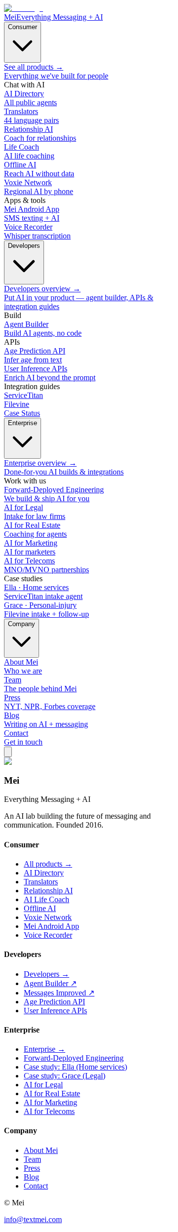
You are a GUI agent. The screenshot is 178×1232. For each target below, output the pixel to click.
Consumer (22, 27)
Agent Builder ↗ (50, 983)
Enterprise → (44, 1049)
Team (32, 1159)
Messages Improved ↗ (59, 993)
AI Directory (44, 873)
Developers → (46, 974)
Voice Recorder (48, 935)
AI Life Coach (46, 899)
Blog (31, 1177)
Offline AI (40, 908)
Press (32, 1168)
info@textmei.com (33, 1219)
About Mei (41, 1150)
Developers (24, 245)
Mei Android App (51, 926)
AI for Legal (43, 1084)
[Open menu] (8, 752)
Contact (36, 1186)
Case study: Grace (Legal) (64, 1076)
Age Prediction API (54, 1001)
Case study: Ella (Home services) (75, 1067)
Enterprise (22, 423)
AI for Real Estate (52, 1093)
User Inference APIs (55, 1010)
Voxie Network (48, 917)
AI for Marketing (50, 1102)
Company (21, 624)
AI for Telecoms (49, 1111)
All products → (48, 864)
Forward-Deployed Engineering (74, 1058)
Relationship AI (48, 890)
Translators (41, 881)
